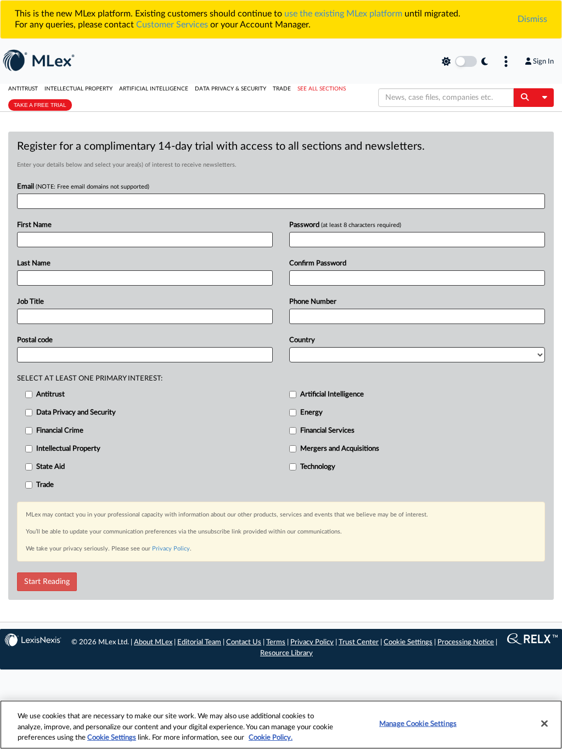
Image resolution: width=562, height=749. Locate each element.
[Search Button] (524, 97)
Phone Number (312, 301)
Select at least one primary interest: (89, 378)
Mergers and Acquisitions (339, 448)
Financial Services (327, 430)
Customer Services (172, 24)
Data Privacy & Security (230, 89)
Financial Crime (59, 430)
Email (83, 186)
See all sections (321, 89)
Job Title (30, 301)
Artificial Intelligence (153, 89)
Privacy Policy (171, 549)
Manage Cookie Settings (418, 723)
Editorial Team (199, 642)
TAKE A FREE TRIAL (40, 105)
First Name (34, 225)
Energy (311, 412)
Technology (317, 466)
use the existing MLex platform (343, 13)
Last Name (33, 263)
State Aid (50, 466)
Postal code (35, 340)
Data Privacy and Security (76, 412)
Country (302, 340)
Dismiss (532, 19)
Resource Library (286, 653)
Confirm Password (317, 263)
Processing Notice (465, 642)
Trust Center (359, 642)
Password (345, 225)
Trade (282, 89)
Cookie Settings (408, 642)
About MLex (153, 642)
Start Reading (47, 582)
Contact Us (243, 642)
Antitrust (23, 89)
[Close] (544, 723)
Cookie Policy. (271, 737)
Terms (275, 642)
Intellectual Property (78, 89)
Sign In (543, 61)
